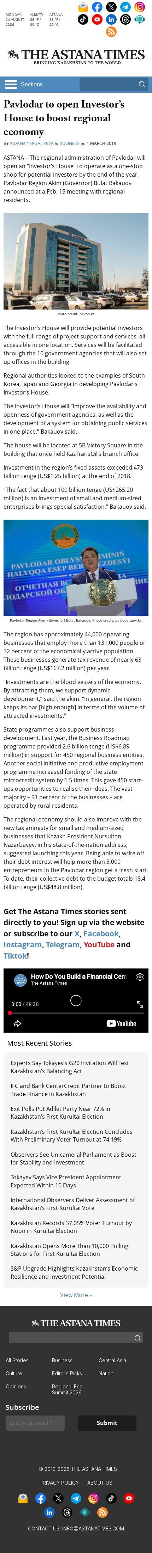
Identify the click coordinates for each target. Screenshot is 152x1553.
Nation (106, 1373)
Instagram (23, 944)
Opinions (16, 1386)
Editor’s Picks (67, 1373)
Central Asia (112, 1360)
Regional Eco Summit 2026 (67, 1389)
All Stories (17, 1360)
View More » (76, 1295)
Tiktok (15, 956)
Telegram (63, 944)
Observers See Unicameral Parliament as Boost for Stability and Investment (73, 1158)
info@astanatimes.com (93, 1528)
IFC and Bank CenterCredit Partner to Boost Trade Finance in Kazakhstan (68, 1090)
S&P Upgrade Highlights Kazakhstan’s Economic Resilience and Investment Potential (74, 1272)
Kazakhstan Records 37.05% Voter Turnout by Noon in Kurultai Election (71, 1227)
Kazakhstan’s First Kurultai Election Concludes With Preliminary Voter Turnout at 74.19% (72, 1135)
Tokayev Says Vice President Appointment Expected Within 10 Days (66, 1181)
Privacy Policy (59, 1483)
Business (69, 143)
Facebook (101, 933)
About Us (99, 1483)
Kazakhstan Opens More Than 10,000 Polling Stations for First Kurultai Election (69, 1250)
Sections (32, 84)
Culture (14, 1373)
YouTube (99, 944)
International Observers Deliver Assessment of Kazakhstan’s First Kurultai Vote (73, 1204)
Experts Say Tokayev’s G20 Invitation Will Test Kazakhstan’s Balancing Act (70, 1067)
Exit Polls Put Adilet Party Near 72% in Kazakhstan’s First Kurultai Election (60, 1112)
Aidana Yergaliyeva (32, 143)
